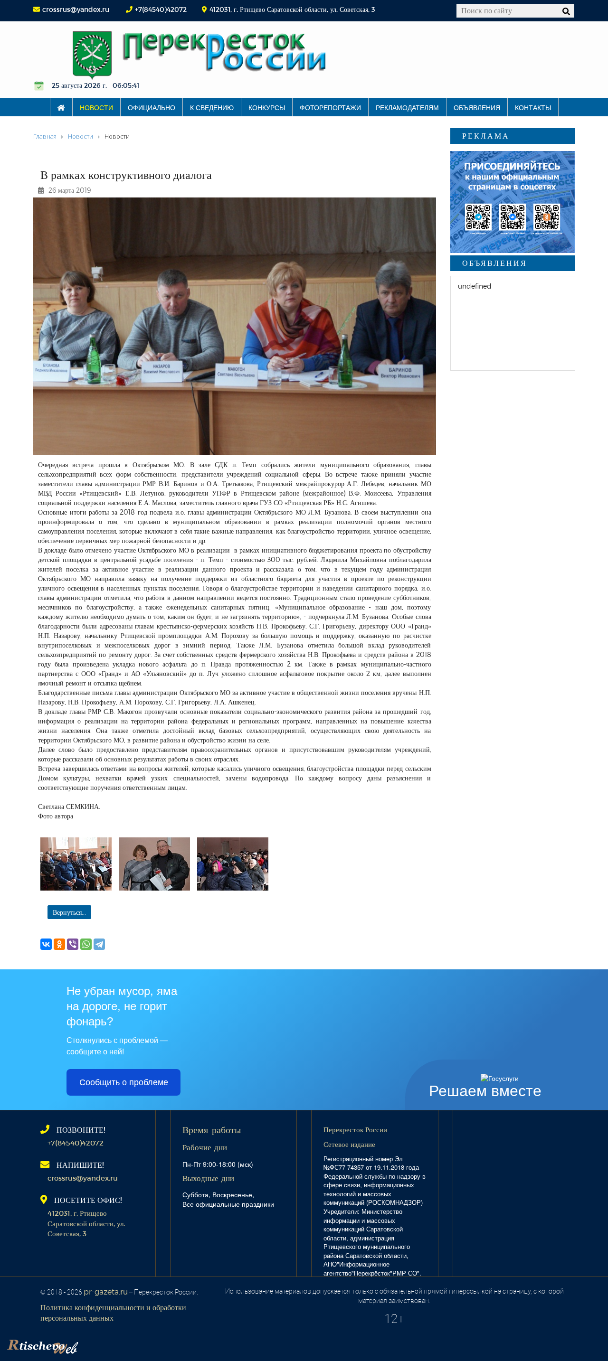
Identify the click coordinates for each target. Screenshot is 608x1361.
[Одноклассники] (59, 944)
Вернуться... (69, 912)
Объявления (477, 107)
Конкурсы (266, 107)
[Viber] (72, 944)
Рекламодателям (407, 107)
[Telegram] (99, 944)
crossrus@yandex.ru (75, 9)
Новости (96, 107)
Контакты (533, 107)
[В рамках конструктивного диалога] (76, 864)
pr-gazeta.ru (106, 1291)
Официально (151, 107)
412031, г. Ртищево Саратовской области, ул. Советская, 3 (86, 1223)
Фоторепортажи (330, 107)
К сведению (212, 107)
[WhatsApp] (86, 944)
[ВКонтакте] (46, 944)
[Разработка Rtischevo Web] (90, 1344)
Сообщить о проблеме (123, 1082)
